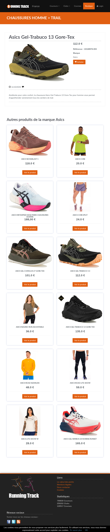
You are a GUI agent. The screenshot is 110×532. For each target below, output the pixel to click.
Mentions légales (64, 485)
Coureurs (54, 6)
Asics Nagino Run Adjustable (30, 327)
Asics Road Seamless (29, 383)
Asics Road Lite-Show (80, 383)
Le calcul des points (65, 482)
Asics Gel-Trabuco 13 (80, 271)
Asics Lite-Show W (29, 439)
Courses (77, 6)
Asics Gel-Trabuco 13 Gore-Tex (80, 327)
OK (86, 530)
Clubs (66, 6)
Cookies (60, 490)
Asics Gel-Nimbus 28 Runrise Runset (80, 439)
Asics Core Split (80, 215)
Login (100, 6)
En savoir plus (76, 530)
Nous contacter (63, 487)
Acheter (80, 62)
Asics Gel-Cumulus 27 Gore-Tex (29, 271)
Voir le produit (30, 172)
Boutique (89, 6)
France (34, 6)
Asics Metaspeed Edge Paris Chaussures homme (30, 216)
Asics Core (80, 159)
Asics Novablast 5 (29, 159)
